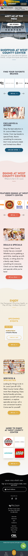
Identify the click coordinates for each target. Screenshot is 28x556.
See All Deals (13, 277)
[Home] (7, 8)
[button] (21, 8)
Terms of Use (14, 530)
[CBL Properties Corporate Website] (14, 536)
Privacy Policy (14, 528)
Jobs (14, 521)
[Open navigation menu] (14, 553)
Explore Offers (13, 150)
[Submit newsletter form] (23, 489)
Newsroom (14, 518)
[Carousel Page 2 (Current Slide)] (15, 31)
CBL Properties (11, 542)
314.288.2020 (14, 512)
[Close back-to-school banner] (26, 1)
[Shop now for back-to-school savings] (24, 4)
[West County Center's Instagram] (16, 498)
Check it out (14, 337)
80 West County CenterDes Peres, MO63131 (14, 509)
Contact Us (14, 523)
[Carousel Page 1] (12, 31)
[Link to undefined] (9, 83)
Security (14, 532)
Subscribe (14, 516)
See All (13, 93)
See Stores (14, 24)
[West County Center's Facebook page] (12, 498)
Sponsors (14, 526)
